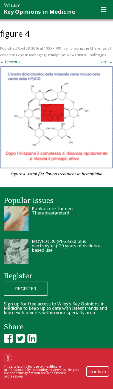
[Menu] (103, 9)
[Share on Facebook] (8, 338)
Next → (106, 61)
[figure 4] (56, 117)
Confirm (97, 371)
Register (25, 288)
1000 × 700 (52, 48)
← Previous (10, 61)
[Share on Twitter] (20, 338)
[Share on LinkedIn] (31, 338)
